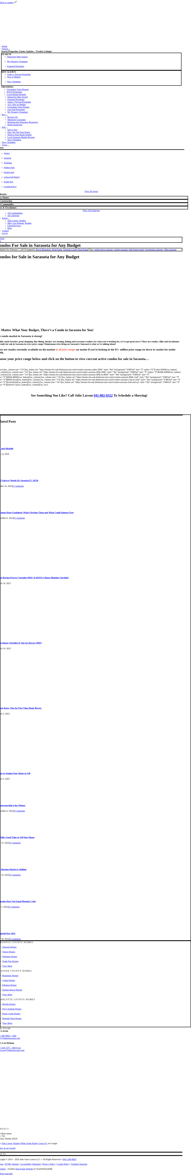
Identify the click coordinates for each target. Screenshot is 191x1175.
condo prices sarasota (103, 249)
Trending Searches (79, 1164)
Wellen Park (9, 167)
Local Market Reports (16, 94)
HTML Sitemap (12, 1164)
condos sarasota (121, 249)
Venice (7, 153)
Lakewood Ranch (12, 177)
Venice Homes (8, 952)
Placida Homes (9, 1004)
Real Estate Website (24, 1169)
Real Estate (57, 249)
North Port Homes (10, 961)
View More (7, 966)
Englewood (9, 172)
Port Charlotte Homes (11, 1009)
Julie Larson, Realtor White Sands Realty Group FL (24, 1143)
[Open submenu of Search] (9, 49)
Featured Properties (15, 66)
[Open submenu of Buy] (7, 115)
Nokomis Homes (9, 956)
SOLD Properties (14, 92)
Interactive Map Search (17, 57)
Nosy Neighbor (14, 82)
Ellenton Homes (9, 985)
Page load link (6, 1173)
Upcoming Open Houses (18, 89)
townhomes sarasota (154, 249)
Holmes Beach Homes (12, 990)
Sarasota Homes (9, 947)
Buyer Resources (43, 249)
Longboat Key (10, 186)
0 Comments (18, 486)
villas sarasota (170, 249)
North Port (8, 182)
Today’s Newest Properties (19, 74)
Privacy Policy (48, 1164)
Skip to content (7, 2)
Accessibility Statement (30, 1164)
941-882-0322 (103, 395)
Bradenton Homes (10, 975)
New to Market (14, 77)
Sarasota (7, 158)
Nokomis (8, 163)
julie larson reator (136, 249)
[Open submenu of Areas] (8, 145)
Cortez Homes (8, 980)
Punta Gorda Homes (11, 1014)
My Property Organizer (17, 61)
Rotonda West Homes (12, 1018)
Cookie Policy (63, 1164)
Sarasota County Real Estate (75, 249)
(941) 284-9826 (69, 1159)
